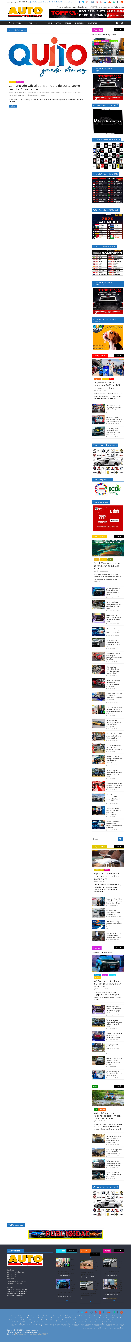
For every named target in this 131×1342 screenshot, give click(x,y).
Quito (79, 92)
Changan (74, 1322)
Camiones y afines (78, 1320)
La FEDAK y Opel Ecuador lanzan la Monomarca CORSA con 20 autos (113, 432)
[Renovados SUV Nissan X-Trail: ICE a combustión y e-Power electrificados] (98, 693)
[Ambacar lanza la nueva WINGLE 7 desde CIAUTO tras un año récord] (98, 1057)
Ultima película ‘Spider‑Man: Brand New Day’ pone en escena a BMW (112, 670)
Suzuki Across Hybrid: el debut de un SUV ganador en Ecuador (114, 1035)
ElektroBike (105, 1322)
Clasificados (12, 1320)
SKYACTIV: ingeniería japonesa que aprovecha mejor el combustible (113, 683)
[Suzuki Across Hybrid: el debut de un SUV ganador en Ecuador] (98, 1032)
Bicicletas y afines (55, 1320)
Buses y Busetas (66, 1320)
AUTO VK (105, 1328)
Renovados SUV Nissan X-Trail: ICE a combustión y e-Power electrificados (114, 697)
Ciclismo (96, 1316)
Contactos (92, 23)
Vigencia (42, 95)
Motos (38, 23)
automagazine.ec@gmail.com (17, 1289)
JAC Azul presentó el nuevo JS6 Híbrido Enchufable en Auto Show (113, 592)
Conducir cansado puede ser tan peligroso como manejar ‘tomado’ (109, 50)
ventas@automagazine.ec (15, 1295)
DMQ (57, 92)
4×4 (77, 1316)
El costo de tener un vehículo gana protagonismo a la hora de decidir (114, 657)
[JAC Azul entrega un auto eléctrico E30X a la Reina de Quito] (98, 1071)
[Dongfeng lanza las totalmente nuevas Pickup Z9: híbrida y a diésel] (98, 1044)
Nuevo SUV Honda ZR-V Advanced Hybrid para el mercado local (114, 736)
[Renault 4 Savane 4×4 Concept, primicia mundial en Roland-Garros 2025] (98, 1135)
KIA (43, 1322)
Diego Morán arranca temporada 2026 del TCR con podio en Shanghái (107, 385)
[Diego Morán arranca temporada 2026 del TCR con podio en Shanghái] (108, 360)
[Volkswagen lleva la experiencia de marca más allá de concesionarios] (98, 807)
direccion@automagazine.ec (16, 1293)
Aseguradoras (99, 870)
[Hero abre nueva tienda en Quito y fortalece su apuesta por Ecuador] (98, 782)
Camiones (49, 1316)
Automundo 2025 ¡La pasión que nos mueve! (114, 923)
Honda (92, 1322)
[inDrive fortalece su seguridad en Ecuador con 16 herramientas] (110, 1259)
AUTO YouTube (119, 1326)
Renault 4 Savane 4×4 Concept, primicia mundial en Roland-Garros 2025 (113, 1139)
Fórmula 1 (63, 1316)
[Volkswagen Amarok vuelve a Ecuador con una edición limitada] (98, 1160)
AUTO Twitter (109, 1326)
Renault (81, 1322)
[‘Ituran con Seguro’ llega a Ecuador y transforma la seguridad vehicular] (98, 898)
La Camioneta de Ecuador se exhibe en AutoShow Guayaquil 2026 (113, 605)
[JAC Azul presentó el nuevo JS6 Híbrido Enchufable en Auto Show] (98, 588)
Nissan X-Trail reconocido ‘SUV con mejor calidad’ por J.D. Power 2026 (113, 798)
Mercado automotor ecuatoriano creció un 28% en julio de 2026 (113, 631)
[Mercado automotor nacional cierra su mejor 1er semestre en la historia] (98, 821)
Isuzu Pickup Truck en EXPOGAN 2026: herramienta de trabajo (114, 747)
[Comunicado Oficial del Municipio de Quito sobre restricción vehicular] (48, 35)
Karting (81, 1316)
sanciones (36, 95)
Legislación (120, 1328)
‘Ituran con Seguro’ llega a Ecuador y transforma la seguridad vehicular (114, 901)
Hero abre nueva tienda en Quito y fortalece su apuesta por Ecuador (114, 785)
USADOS (66, 1318)
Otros (111, 1322)
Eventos (105, 975)
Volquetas (95, 1320)
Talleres (42, 1326)
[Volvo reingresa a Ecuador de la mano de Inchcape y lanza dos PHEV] (98, 769)
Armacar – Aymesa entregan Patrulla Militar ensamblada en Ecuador (114, 760)
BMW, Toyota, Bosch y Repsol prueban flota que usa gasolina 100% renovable (114, 710)
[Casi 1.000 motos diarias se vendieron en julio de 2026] (108, 541)
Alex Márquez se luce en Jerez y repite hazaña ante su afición (114, 408)
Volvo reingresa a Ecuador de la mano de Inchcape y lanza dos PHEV (114, 773)
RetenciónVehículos (26, 95)
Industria (17, 23)
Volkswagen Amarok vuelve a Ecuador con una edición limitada (113, 1163)
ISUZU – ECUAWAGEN (18, 1322)
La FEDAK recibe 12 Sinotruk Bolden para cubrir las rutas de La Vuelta (113, 643)
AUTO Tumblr (97, 1328)
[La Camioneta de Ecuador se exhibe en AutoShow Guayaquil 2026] (98, 601)
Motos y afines (45, 1320)
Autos (122, 1320)
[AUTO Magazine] (9, 23)
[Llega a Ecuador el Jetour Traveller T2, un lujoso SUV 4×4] (98, 1172)
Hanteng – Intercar (65, 1322)
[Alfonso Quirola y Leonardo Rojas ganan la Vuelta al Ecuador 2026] (86, 1261)
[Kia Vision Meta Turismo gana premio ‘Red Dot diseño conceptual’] (98, 720)
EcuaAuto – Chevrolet (63, 1324)
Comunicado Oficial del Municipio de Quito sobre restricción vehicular (44, 87)
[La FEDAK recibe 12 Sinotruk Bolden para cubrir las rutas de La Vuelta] (98, 639)
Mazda (53, 1322)
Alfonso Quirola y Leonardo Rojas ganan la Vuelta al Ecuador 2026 (52, 2)
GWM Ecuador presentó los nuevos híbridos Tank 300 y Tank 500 (114, 1152)
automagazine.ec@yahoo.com (17, 1291)
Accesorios (25, 1326)
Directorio (79, 23)
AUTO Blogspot (67, 1326)
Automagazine (32, 92)
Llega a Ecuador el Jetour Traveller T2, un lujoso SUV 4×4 (113, 1174)
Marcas (117, 1320)
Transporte (114, 41)
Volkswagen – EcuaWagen (33, 1322)
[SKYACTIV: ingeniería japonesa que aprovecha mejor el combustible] (98, 679)
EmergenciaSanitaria (71, 92)
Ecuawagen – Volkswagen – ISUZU (20, 1324)
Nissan (47, 1322)
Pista (111, 379)
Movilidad (20, 82)
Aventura (121, 1316)
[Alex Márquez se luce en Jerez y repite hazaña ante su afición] (98, 405)
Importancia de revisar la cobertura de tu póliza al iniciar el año (107, 876)
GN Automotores (34, 1320)
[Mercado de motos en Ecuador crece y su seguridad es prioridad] (98, 932)
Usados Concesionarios (77, 1318)
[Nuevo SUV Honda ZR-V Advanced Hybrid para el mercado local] (98, 733)
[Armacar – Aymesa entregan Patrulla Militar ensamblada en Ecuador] (98, 756)
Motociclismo (89, 1316)
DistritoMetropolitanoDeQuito (46, 92)
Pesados (34, 1316)
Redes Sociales (57, 1326)
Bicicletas (108, 1316)
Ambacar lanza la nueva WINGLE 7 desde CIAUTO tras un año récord (114, 1061)
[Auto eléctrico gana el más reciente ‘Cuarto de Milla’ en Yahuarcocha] (98, 416)
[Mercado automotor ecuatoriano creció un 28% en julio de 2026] (98, 628)
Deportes (28, 23)
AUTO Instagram (99, 1326)
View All (118, 30)
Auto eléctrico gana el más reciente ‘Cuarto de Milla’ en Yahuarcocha (114, 419)
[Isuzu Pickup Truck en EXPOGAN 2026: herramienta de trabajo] (98, 744)
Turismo (48, 23)
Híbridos (112, 975)
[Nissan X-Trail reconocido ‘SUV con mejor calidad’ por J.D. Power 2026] (98, 794)
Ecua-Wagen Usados (92, 1318)
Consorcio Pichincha (98, 1324)
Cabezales (88, 1320)
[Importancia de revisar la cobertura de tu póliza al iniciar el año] (108, 851)
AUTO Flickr (112, 1328)
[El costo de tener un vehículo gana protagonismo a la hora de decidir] (98, 653)
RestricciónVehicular (14, 95)
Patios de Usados (110, 1324)
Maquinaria (102, 1320)
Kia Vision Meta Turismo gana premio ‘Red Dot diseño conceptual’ (113, 724)
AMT (26, 92)
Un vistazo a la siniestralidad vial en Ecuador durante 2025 (113, 912)
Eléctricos (97, 975)
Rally (68, 1316)
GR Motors (113, 1318)
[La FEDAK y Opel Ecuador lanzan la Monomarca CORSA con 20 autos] (98, 428)
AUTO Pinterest (87, 1328)
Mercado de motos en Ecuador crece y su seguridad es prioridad (113, 935)
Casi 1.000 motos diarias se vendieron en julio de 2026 (107, 565)
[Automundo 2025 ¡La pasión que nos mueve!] (98, 921)
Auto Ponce (120, 1318)
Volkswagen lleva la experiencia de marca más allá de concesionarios (113, 811)
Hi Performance (16, 1326)
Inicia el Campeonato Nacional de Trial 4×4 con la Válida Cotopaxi (107, 1115)
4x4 (96, 1109)
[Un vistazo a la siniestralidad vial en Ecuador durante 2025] (98, 909)
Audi (57, 1322)
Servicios (88, 1324)
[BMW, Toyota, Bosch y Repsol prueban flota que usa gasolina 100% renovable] (98, 706)
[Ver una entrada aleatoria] (121, 23)
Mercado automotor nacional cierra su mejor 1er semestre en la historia (114, 825)
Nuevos (68, 23)
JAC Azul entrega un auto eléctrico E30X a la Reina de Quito (114, 1074)
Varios (58, 23)
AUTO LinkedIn (89, 1326)
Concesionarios (119, 1322)
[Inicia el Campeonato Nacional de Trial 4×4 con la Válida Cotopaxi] (108, 1091)
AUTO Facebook (78, 1326)
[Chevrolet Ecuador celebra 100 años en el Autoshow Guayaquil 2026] (98, 614)
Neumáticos (120, 1324)
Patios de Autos (103, 1318)
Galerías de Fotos (13, 1318)
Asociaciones (75, 1324)
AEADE (96, 559)
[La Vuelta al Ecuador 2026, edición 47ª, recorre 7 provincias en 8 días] (86, 1282)
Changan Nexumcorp (50, 1324)
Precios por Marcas (57, 1318)
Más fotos (23, 1318)
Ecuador (61, 92)
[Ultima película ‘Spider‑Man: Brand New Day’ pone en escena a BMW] (98, 666)
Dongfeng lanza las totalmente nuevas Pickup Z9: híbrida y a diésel (113, 1048)
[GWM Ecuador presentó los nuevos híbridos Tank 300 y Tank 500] (98, 1149)
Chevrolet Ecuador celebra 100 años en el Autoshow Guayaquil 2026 (113, 618)
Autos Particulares (22, 1320)
